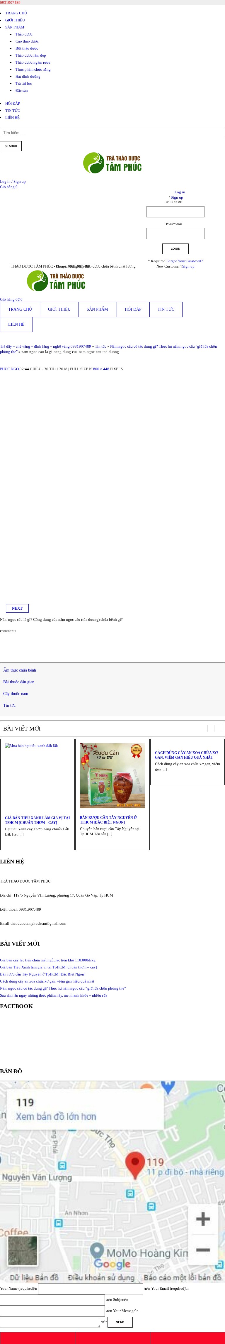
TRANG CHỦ (16, 13)
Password (174, 223)
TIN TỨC (12, 110)
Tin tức (100, 346)
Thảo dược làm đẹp (31, 55)
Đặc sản (22, 90)
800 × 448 (101, 369)
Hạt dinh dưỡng (28, 76)
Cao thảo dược (27, 41)
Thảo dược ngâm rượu (33, 62)
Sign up (188, 266)
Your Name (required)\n (19, 1288)
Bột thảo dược (27, 48)
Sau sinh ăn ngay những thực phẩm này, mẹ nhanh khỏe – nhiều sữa (53, 995)
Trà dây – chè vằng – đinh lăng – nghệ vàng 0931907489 (45, 346)
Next (17, 608)
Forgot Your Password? (184, 261)
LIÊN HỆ (12, 117)
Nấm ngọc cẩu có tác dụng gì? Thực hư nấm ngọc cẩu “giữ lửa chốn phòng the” (63, 988)
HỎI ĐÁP (12, 103)
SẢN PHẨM (14, 27)
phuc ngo (9, 369)
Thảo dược (24, 34)
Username (174, 202)
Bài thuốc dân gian (18, 682)
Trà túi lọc (24, 83)
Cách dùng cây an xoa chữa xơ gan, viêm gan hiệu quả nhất (186, 755)
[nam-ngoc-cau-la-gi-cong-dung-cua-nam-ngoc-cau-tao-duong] (112, 374)
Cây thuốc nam (15, 694)
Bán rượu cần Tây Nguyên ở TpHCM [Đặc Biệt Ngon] (108, 820)
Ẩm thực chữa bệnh (19, 670)
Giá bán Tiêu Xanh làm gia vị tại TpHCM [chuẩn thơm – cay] (37, 820)
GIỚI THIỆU (15, 20)
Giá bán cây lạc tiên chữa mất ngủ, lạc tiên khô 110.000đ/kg (48, 960)
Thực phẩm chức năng (33, 69)
